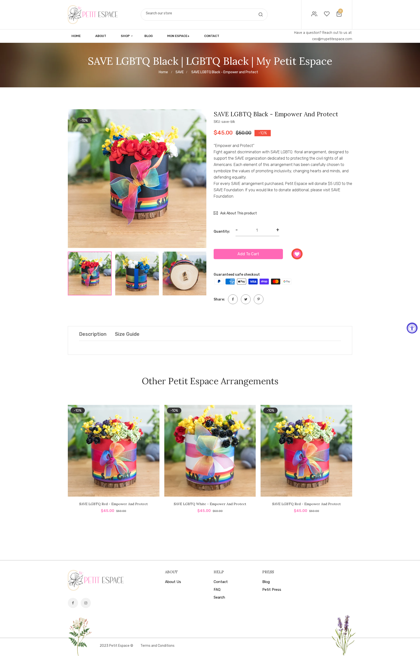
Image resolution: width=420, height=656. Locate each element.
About (100, 36)
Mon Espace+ (178, 36)
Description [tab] (92, 334)
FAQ (217, 589)
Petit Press (271, 589)
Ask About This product (238, 213)
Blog (148, 36)
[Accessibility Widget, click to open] (412, 328)
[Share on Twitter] (246, 299)
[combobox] (204, 13)
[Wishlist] (297, 253)
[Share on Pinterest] (258, 299)
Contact (211, 36)
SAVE (179, 72)
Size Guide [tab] (127, 334)
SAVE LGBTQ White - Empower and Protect (210, 504)
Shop (125, 36)
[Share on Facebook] (233, 299)
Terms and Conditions (157, 646)
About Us (173, 582)
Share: (219, 299)
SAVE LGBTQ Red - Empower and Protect (113, 504)
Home (76, 36)
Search (219, 597)
